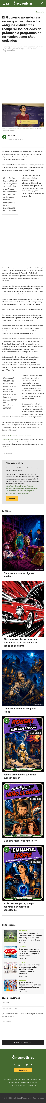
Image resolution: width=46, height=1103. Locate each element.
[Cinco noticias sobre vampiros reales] (23, 678)
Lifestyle (22, 962)
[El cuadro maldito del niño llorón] (23, 810)
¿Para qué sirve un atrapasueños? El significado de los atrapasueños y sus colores (30, 986)
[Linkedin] (18, 1065)
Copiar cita (12, 498)
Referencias (8, 454)
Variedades (23, 980)
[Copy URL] (19, 143)
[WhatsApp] (14, 143)
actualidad (13, 436)
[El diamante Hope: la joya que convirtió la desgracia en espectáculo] (23, 873)
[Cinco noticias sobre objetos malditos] (23, 543)
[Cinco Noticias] (23, 1057)
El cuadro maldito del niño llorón (20, 840)
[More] (24, 143)
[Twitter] (14, 1065)
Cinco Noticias (7, 439)
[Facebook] (9, 143)
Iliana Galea (22, 942)
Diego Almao (23, 958)
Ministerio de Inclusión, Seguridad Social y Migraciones (22, 128)
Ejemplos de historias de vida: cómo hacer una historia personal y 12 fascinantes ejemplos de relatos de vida (30, 936)
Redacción (11, 135)
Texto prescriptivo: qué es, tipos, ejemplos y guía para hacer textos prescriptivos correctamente (29, 952)
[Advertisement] (23, 79)
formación (21, 436)
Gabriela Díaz (23, 992)
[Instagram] (27, 1065)
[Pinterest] (31, 1065)
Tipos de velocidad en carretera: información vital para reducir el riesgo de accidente (20, 642)
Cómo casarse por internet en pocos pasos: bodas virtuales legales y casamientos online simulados (29, 969)
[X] (4, 143)
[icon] (7, 4)
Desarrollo (40, 12)
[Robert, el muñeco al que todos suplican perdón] (23, 744)
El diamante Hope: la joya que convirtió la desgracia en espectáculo (19, 906)
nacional (28, 436)
